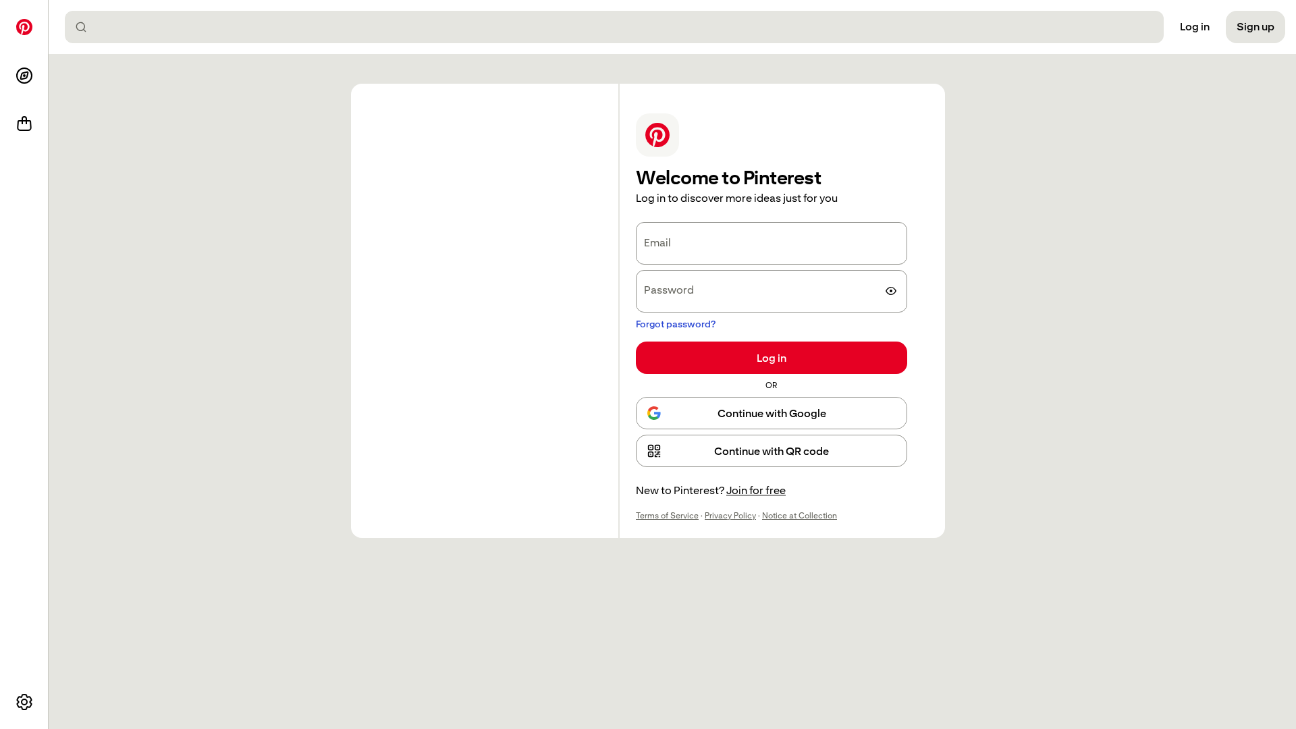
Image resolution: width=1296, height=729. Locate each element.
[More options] (24, 702)
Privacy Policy (730, 515)
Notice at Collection (799, 515)
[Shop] (24, 124)
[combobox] (620, 27)
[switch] (891, 291)
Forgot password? (676, 324)
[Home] (24, 27)
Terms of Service (667, 515)
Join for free (756, 490)
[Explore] (24, 75)
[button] (771, 451)
